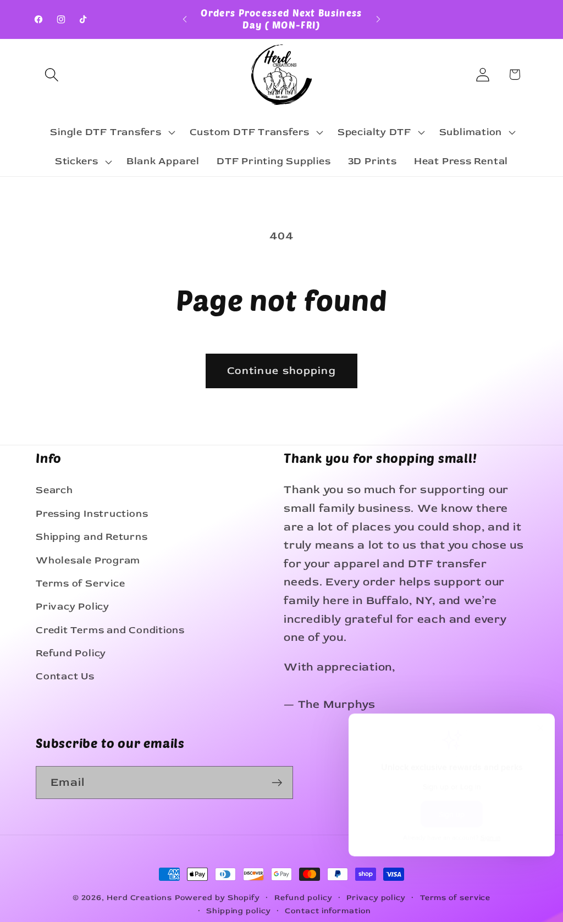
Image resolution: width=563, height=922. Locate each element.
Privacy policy (376, 897)
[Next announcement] (378, 18)
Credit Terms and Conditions (110, 630)
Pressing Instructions (92, 513)
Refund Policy (71, 653)
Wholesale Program (88, 560)
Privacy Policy (72, 606)
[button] (51, 74)
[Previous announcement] (185, 18)
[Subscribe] (276, 783)
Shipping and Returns (92, 536)
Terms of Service (80, 583)
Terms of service (455, 897)
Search (54, 490)
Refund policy (303, 897)
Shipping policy (238, 910)
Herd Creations (139, 897)
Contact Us (65, 676)
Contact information (328, 910)
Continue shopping (281, 370)
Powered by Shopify (217, 897)
